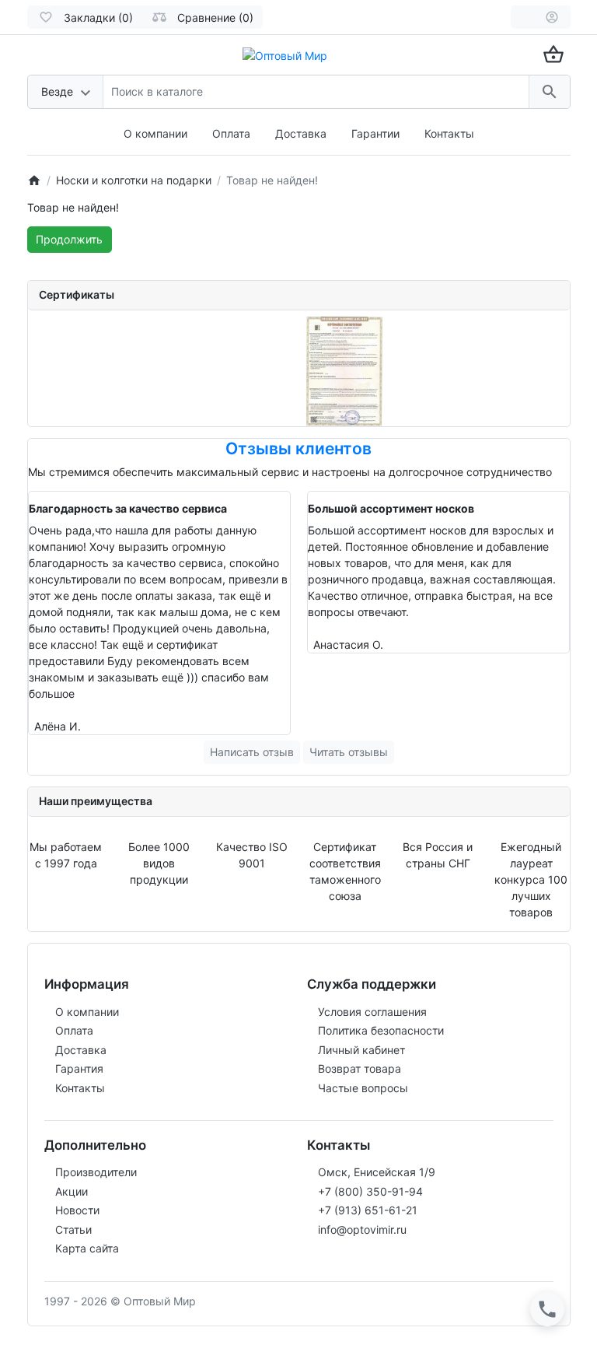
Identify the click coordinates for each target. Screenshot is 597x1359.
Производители (96, 1172)
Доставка (300, 133)
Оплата (231, 133)
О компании (155, 133)
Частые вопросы (363, 1088)
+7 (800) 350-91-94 (370, 1191)
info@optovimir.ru (362, 1229)
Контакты (449, 133)
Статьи (73, 1229)
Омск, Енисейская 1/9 (376, 1172)
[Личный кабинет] (552, 17)
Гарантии (375, 133)
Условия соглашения (372, 1011)
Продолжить (69, 239)
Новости (77, 1210)
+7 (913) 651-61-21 (367, 1210)
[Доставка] (522, 17)
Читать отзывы (348, 751)
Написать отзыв (252, 751)
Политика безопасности (381, 1030)
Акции (71, 1191)
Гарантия (79, 1068)
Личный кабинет (361, 1049)
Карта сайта (87, 1248)
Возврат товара (359, 1068)
